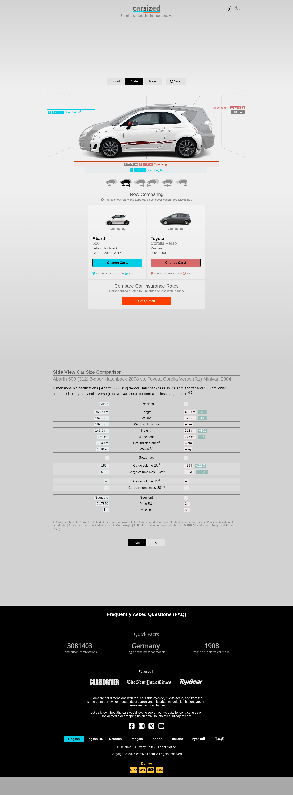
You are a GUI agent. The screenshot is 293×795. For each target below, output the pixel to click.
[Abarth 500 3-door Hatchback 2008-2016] (117, 242)
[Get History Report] (146, 294)
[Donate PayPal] (133, 770)
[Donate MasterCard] (150, 770)
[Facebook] (131, 728)
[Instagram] (141, 728)
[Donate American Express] (159, 770)
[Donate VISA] (142, 770)
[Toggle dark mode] (233, 9)
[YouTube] (161, 728)
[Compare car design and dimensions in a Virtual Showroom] (146, 12)
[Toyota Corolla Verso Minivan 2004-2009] (176, 242)
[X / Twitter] (151, 728)
